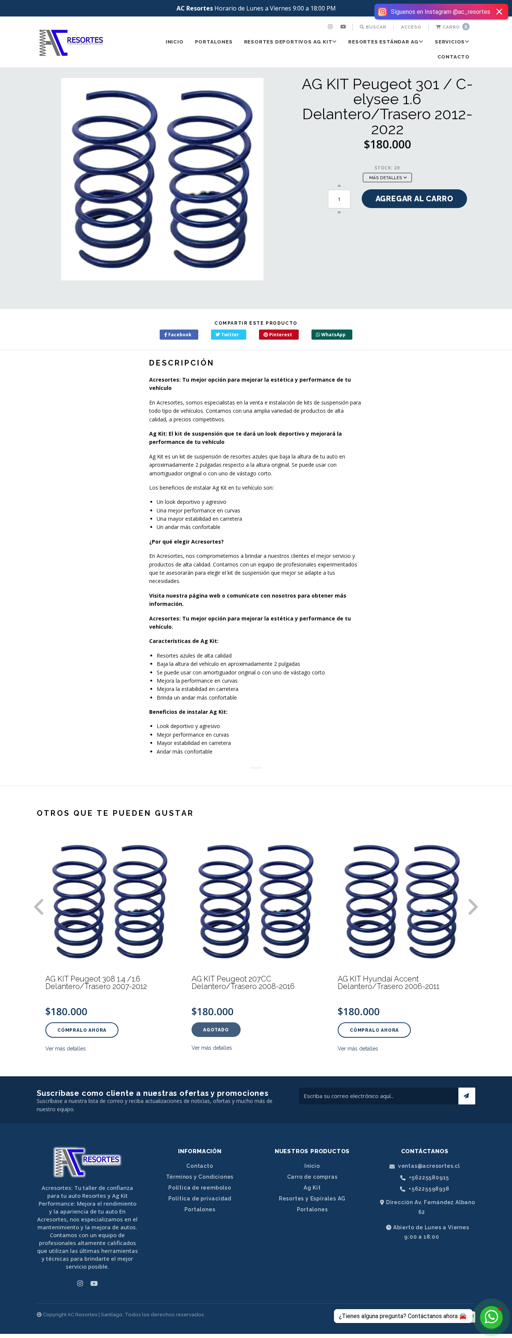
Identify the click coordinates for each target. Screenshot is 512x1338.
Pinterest (280, 334)
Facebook (179, 334)
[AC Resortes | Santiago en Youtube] (344, 26)
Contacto (453, 57)
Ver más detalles (65, 1049)
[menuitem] (331, 26)
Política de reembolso (199, 1187)
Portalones (214, 42)
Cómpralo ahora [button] (81, 1030)
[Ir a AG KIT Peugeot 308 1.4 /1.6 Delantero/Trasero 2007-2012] (109, 901)
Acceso (411, 27)
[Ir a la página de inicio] (71, 42)
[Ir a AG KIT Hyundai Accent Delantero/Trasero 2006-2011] (402, 901)
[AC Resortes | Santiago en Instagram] (331, 26)
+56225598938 (428, 1189)
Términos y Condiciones (200, 1176)
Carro (454, 27)
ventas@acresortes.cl (428, 1166)
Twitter (229, 334)
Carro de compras (312, 1176)
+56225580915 (428, 1178)
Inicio (175, 42)
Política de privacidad (200, 1198)
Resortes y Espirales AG (312, 1198)
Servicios (450, 42)
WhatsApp (333, 334)
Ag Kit (312, 1187)
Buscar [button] (375, 27)
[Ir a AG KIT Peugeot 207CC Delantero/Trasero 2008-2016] (256, 901)
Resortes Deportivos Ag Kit (288, 42)
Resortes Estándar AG (383, 42)
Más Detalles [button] (386, 177)
